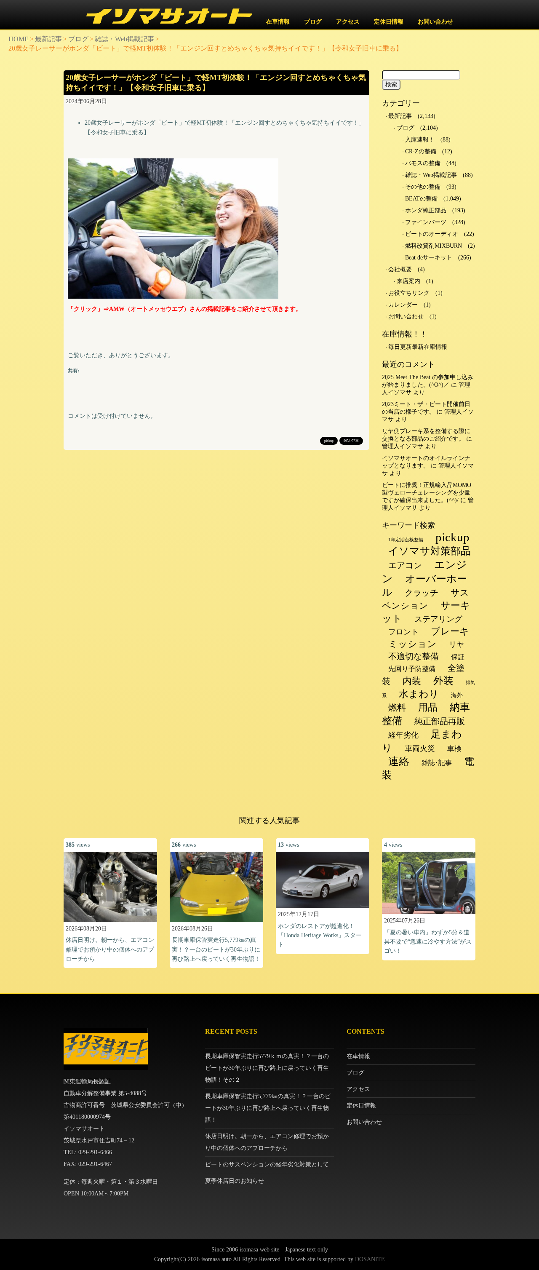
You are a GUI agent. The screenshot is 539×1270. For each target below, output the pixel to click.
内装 (412, 681)
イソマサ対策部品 (429, 550)
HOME (18, 39)
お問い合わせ (435, 22)
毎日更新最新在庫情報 (417, 347)
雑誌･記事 (351, 441)
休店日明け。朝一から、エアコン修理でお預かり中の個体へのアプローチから (110, 949)
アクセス (348, 22)
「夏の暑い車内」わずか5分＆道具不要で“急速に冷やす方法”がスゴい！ (428, 942)
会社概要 (400, 269)
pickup (329, 441)
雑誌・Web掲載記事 (124, 39)
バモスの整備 (422, 163)
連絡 (398, 761)
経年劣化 (403, 735)
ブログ (313, 22)
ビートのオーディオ (431, 234)
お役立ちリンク (409, 293)
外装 (443, 680)
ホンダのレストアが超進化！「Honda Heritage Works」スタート (320, 935)
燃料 (397, 707)
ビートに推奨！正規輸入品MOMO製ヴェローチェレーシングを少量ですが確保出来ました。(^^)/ (426, 492)
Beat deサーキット (428, 257)
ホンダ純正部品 (425, 210)
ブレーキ (450, 631)
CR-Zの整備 (420, 151)
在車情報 (278, 22)
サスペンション (425, 599)
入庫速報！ (420, 139)
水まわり (419, 694)
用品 (428, 707)
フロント (403, 632)
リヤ (456, 644)
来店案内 (408, 281)
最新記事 (48, 39)
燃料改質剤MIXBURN (433, 246)
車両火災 (420, 748)
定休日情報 (388, 22)
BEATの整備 (421, 198)
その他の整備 (422, 187)
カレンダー (403, 305)
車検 (454, 749)
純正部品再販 (439, 721)
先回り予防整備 (411, 668)
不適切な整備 (413, 656)
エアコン (405, 565)
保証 (457, 656)
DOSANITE (370, 1259)
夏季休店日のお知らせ (234, 1181)
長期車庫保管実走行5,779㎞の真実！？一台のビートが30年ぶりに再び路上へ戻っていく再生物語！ (216, 949)
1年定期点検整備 (405, 539)
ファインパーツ (425, 222)
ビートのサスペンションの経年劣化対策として (267, 1164)
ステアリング (438, 619)
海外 (457, 695)
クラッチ (421, 592)
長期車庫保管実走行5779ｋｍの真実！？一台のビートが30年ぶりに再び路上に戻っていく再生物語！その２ (267, 1068)
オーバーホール (424, 585)
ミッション (412, 644)
